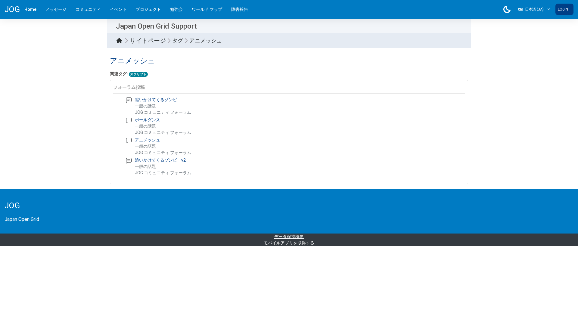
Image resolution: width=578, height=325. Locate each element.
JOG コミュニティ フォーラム (163, 112)
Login (563, 9)
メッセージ (56, 9)
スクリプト (138, 74)
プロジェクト (148, 9)
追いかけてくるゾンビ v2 (160, 160)
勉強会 (176, 9)
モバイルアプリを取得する (289, 242)
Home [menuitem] (30, 9)
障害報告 (239, 9)
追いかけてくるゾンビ (156, 99)
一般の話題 (145, 106)
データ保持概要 (289, 236)
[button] (534, 9)
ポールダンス (147, 119)
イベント (118, 9)
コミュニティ (88, 9)
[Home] (121, 41)
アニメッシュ (147, 140)
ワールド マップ (207, 9)
